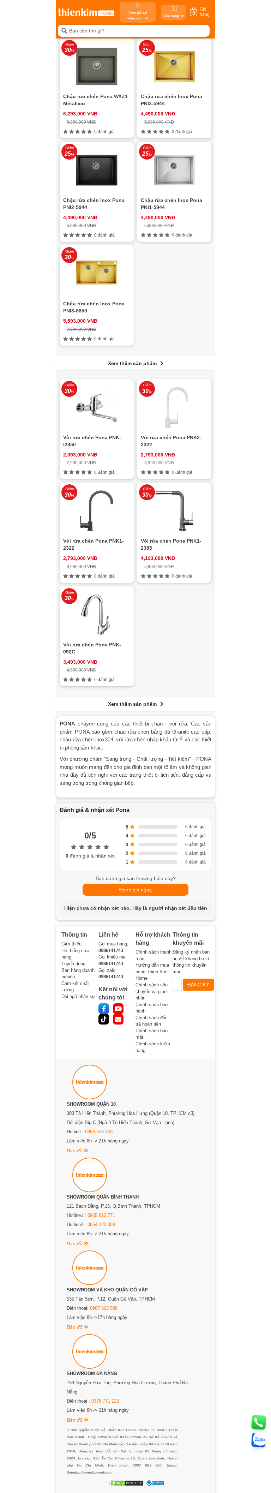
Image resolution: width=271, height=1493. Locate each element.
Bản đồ (75, 1150)
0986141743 (110, 950)
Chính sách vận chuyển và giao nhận (152, 991)
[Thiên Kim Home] (86, 12)
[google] (118, 1019)
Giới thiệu (71, 943)
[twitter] (103, 1019)
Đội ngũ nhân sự (78, 996)
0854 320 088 (101, 1224)
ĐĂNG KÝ (198, 984)
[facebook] (103, 1008)
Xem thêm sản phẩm (132, 363)
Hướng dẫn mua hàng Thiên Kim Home (152, 971)
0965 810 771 (101, 1215)
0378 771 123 (105, 1401)
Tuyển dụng (73, 963)
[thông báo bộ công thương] (154, 1483)
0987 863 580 (104, 1308)
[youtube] (118, 1008)
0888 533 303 (99, 1131)
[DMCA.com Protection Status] (125, 1483)
